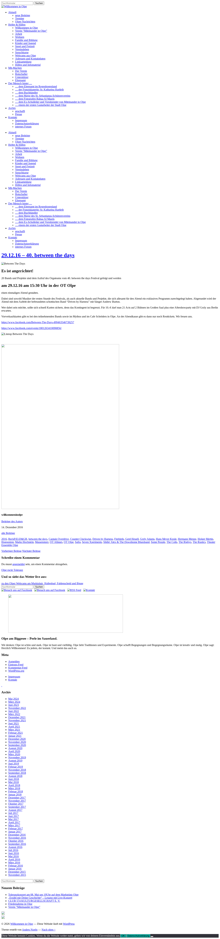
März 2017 (14, 825)
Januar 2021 (14, 735)
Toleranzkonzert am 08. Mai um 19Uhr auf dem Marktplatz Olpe (43, 894)
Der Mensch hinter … (20, 83)
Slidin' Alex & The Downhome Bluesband (126, 542)
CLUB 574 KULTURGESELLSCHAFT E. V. (34, 900)
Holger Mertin (205, 538)
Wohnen (19, 37)
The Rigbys (185, 542)
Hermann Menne (187, 538)
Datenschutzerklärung (27, 123)
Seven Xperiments (92, 542)
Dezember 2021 (17, 717)
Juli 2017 (13, 813)
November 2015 (17, 874)
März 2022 (14, 714)
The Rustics (199, 542)
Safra (78, 542)
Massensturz (41, 542)
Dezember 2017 (17, 797)
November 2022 (17, 708)
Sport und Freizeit (25, 46)
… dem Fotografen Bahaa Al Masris (34, 98)
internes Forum (23, 126)
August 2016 (15, 847)
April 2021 (14, 726)
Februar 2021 (15, 732)
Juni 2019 (13, 763)
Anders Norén (29, 929)
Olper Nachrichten (25, 21)
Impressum (21, 120)
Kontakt (12, 117)
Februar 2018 (15, 791)
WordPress (69, 923)
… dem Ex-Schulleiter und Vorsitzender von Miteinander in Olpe (50, 101)
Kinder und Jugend (25, 43)
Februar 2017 (15, 828)
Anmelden (14, 661)
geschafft (20, 111)
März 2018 (14, 788)
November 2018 (17, 769)
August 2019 (15, 760)
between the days (38, 538)
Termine (19, 18)
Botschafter (21, 74)
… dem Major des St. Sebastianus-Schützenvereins (42, 95)
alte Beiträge (8, 533)
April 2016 (14, 859)
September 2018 (17, 772)
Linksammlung (23, 61)
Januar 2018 (14, 794)
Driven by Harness (102, 538)
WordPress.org (16, 670)
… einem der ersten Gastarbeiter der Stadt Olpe (40, 105)
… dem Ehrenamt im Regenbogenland (36, 86)
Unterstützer (21, 77)
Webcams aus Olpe (25, 55)
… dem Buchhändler (26, 92)
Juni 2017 (13, 816)
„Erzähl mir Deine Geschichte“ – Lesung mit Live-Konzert (40, 897)
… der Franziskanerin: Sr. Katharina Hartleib (39, 89)
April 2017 (14, 822)
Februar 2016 (15, 865)
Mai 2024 (13, 698)
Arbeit (18, 33)
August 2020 (15, 748)
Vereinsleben (22, 49)
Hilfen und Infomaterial (28, 64)
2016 (4, 538)
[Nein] (152, 936)
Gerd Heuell (132, 538)
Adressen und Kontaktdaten (30, 58)
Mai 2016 (13, 856)
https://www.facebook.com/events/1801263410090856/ (31, 328)
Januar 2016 (14, 868)
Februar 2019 (15, 766)
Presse (18, 114)
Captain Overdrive (59, 538)
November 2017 (17, 800)
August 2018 (15, 776)
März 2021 (14, 729)
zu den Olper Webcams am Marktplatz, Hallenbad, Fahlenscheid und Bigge (42, 583)
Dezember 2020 (17, 738)
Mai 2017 (13, 819)
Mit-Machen (15, 67)
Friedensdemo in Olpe (20, 903)
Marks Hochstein (24, 542)
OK (123, 936)
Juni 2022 (13, 711)
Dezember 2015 (17, 871)
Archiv (12, 108)
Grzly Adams (147, 538)
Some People (158, 542)
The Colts (172, 542)
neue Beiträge (22, 15)
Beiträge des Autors (12, 521)
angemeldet (18, 564)
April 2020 (14, 751)
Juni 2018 (13, 779)
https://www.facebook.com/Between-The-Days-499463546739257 (37, 322)
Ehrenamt (20, 80)
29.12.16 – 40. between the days (37, 255)
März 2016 (14, 862)
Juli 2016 (13, 850)
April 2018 (14, 785)
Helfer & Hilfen (16, 24)
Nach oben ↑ (49, 929)
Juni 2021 (13, 723)
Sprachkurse (22, 52)
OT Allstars (56, 542)
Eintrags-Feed (15, 664)
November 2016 (17, 837)
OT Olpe (69, 542)
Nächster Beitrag (31, 550)
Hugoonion (7, 542)
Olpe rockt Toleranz (12, 570)
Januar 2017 (14, 831)
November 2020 (17, 742)
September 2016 (17, 844)
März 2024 (14, 701)
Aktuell (12, 12)
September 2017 (17, 806)
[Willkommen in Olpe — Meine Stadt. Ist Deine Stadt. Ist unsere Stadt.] (14, 6)
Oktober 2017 (15, 803)
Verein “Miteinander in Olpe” (31, 30)
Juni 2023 (13, 704)
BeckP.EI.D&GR (17, 538)
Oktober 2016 (15, 840)
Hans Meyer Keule (166, 538)
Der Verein (21, 71)
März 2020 (14, 754)
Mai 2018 (13, 782)
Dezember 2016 (17, 834)
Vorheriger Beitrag (11, 550)
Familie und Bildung (26, 40)
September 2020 (17, 745)
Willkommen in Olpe (26, 27)
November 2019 (17, 757)
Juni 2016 (13, 853)
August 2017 (15, 810)
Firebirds (119, 538)
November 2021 (17, 720)
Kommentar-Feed (17, 667)
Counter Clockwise (80, 538)
